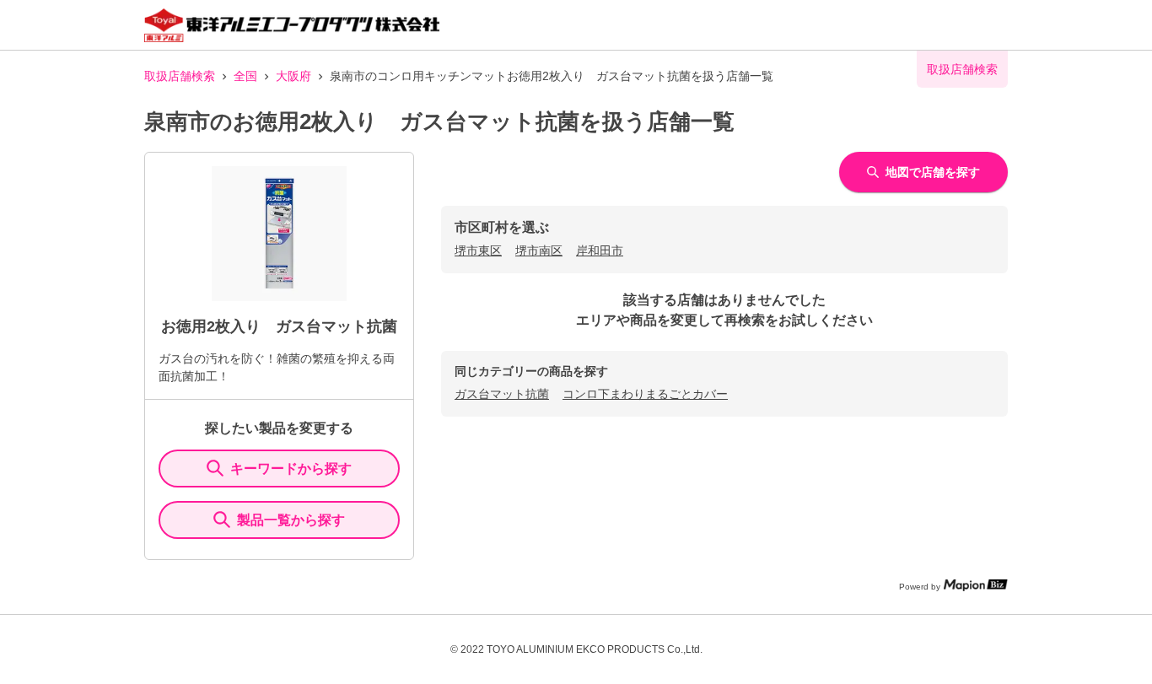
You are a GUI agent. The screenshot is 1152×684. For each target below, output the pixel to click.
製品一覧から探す (291, 520)
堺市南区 (539, 250)
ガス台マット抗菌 (502, 394)
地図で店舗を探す (933, 172)
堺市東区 (478, 250)
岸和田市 (599, 250)
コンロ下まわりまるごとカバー (645, 394)
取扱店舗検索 (179, 76)
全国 (245, 76)
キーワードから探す (291, 468)
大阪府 (293, 76)
